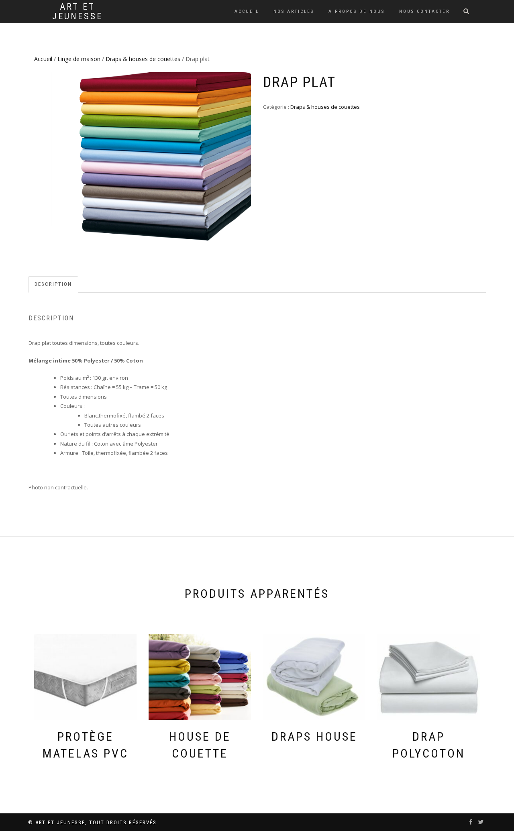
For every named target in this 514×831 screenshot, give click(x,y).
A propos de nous (356, 11)
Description (53, 284)
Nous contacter (424, 11)
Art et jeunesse (77, 11)
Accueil (247, 11)
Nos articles (293, 11)
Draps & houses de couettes (143, 59)
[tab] (53, 284)
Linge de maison (78, 59)
